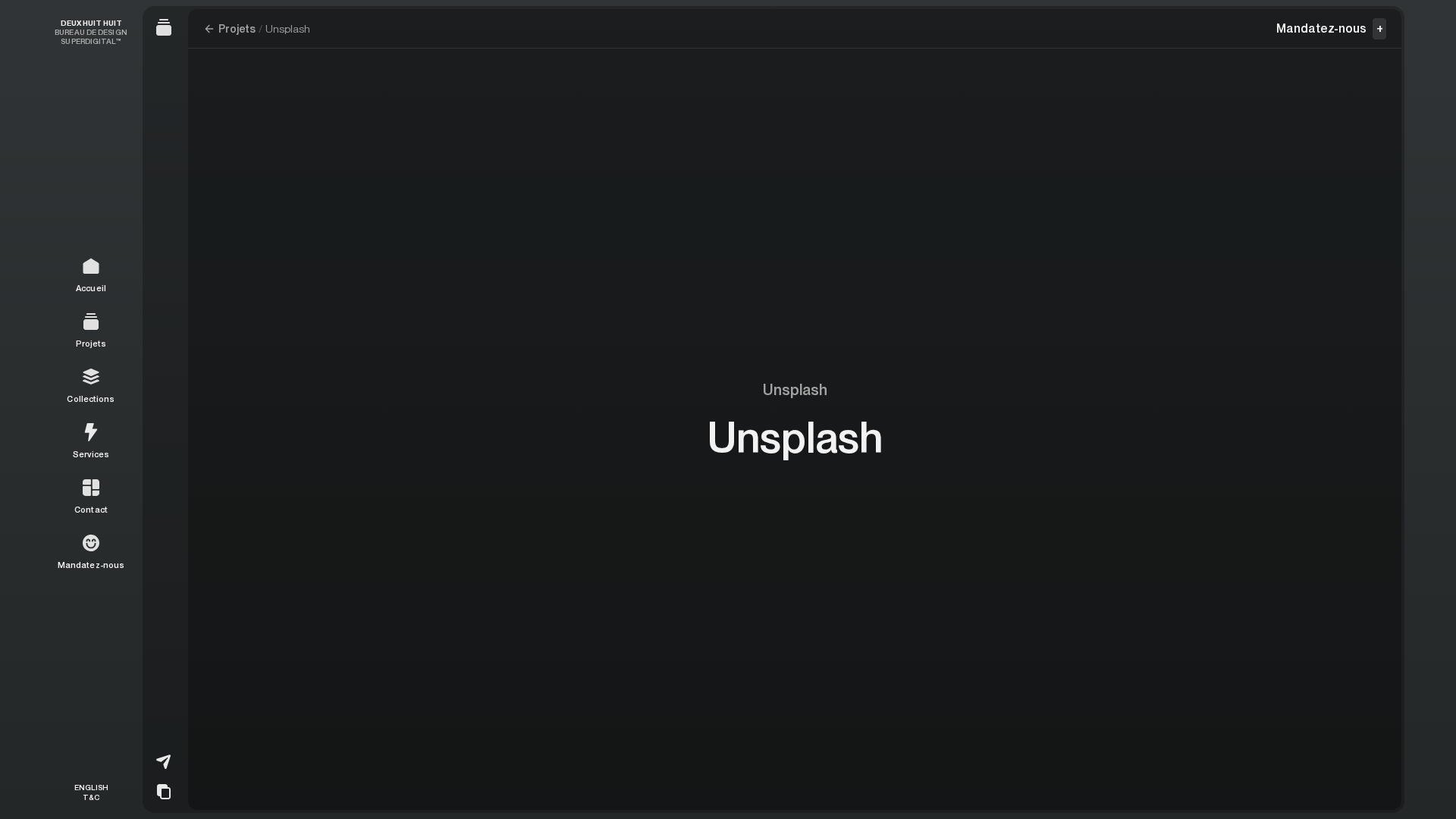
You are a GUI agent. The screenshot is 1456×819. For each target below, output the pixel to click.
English (91, 787)
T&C (91, 796)
